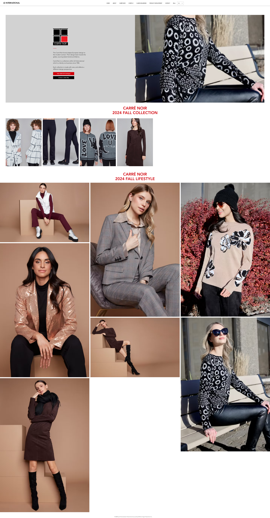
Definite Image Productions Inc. (145, 516)
